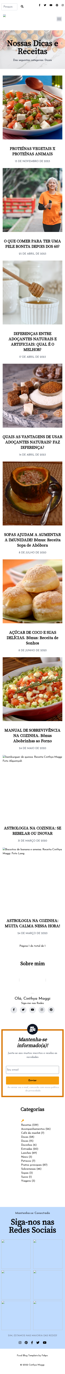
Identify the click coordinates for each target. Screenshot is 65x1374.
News (24, 1157)
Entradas (26, 1149)
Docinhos (26, 1145)
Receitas (26, 1125)
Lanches (26, 1153)
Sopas (24, 1173)
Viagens (26, 1181)
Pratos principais (31, 1165)
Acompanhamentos (33, 1129)
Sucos (24, 1177)
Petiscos (26, 1161)
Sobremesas (28, 1169)
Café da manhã (30, 1133)
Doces (48, 60)
